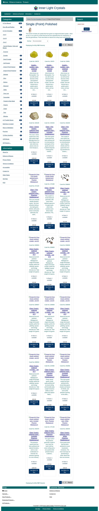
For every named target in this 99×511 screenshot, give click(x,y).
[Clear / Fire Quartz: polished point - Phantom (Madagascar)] (65, 116)
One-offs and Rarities (12, 27)
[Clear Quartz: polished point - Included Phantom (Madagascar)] (49, 358)
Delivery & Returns (8, 156)
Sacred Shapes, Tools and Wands (12, 47)
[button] (96, 503)
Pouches (12, 131)
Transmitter (12, 97)
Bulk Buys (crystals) (12, 124)
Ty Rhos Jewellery (12, 135)
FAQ (4, 182)
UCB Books (12, 139)
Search (87, 29)
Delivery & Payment (18, 14)
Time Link (12, 93)
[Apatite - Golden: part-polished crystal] (34, 54)
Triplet (12, 108)
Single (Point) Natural (12, 67)
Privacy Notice (7, 160)
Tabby (12, 89)
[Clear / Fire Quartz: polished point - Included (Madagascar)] (49, 116)
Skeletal (12, 74)
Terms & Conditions (8, 163)
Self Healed (12, 63)
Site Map (5, 179)
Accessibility (6, 167)
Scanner (5, 51)
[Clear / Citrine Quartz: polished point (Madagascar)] (34, 116)
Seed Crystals (12, 59)
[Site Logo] (36, 8)
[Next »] (70, 44)
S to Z (44, 19)
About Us (5, 152)
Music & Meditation (12, 127)
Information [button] (28, 14)
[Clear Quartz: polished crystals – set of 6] (65, 177)
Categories (7, 14)
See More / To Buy (34, 103)
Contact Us (37, 14)
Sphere (12, 82)
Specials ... (5, 494)
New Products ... (6, 497)
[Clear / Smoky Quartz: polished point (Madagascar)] (49, 177)
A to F (12, 34)
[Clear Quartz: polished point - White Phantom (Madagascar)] (65, 421)
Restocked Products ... (8, 500)
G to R (12, 38)
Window (12, 116)
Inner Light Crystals (48, 505)
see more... (69, 39)
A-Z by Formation (36, 19)
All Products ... (7, 143)
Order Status (6, 175)
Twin (12, 112)
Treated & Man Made (12, 101)
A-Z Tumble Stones (12, 120)
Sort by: (29, 41)
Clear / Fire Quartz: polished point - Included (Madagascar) (49, 130)
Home (28, 19)
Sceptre (12, 55)
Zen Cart (63, 505)
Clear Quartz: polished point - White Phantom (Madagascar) (65, 436)
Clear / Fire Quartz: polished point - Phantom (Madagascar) (65, 130)
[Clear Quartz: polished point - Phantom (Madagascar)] (49, 420)
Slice (12, 78)
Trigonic (12, 105)
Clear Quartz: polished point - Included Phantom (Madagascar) (49, 373)
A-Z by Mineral (12, 23)
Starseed (12, 86)
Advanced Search (87, 31)
